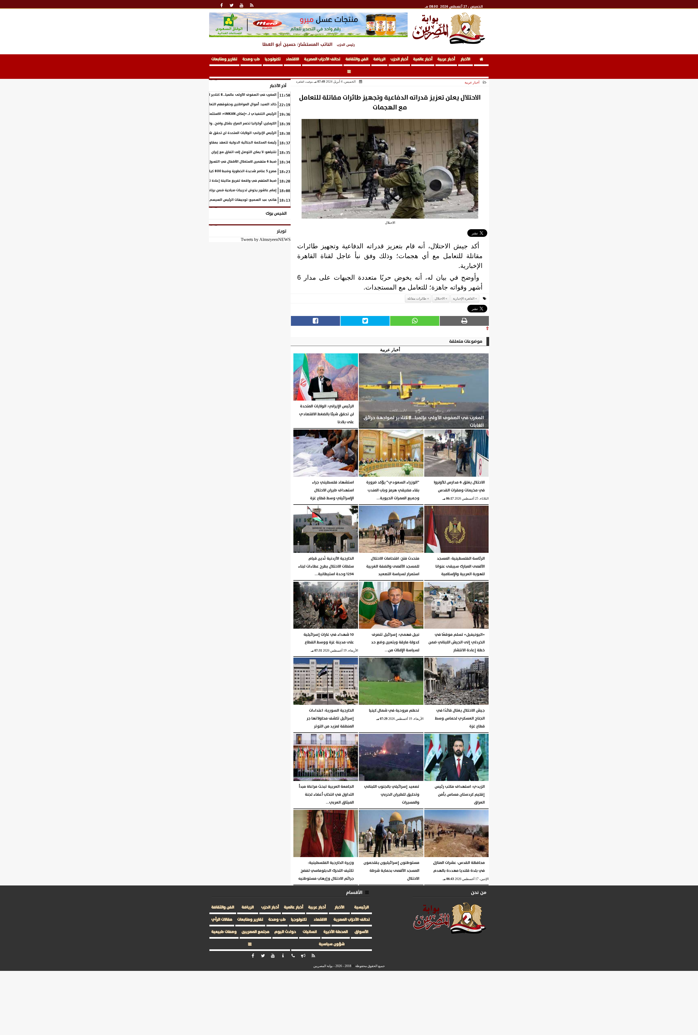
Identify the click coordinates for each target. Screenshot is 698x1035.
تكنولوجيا (273, 59)
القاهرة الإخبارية (463, 298)
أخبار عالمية (422, 59)
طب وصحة (251, 59)
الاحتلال (440, 298)
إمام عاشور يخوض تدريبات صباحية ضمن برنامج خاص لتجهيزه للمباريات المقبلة (217, 190)
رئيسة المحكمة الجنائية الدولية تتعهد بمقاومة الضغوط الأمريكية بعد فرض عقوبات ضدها (209, 142)
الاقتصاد (292, 59)
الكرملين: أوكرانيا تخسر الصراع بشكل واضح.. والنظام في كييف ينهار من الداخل (218, 123)
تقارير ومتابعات (224, 59)
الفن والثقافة (356, 59)
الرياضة (379, 59)
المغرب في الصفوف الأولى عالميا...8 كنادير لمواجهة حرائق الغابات (226, 95)
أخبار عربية (446, 59)
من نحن (478, 892)
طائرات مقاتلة (416, 298)
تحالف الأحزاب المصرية (322, 59)
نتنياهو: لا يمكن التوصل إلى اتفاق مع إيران (243, 152)
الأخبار (465, 59)
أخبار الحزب (399, 59)
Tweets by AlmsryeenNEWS (266, 239)
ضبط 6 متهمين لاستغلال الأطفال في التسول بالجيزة (236, 162)
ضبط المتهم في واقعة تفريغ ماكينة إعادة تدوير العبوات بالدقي (226, 181)
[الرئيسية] (481, 60)
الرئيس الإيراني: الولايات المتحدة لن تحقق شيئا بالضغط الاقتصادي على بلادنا (218, 133)
